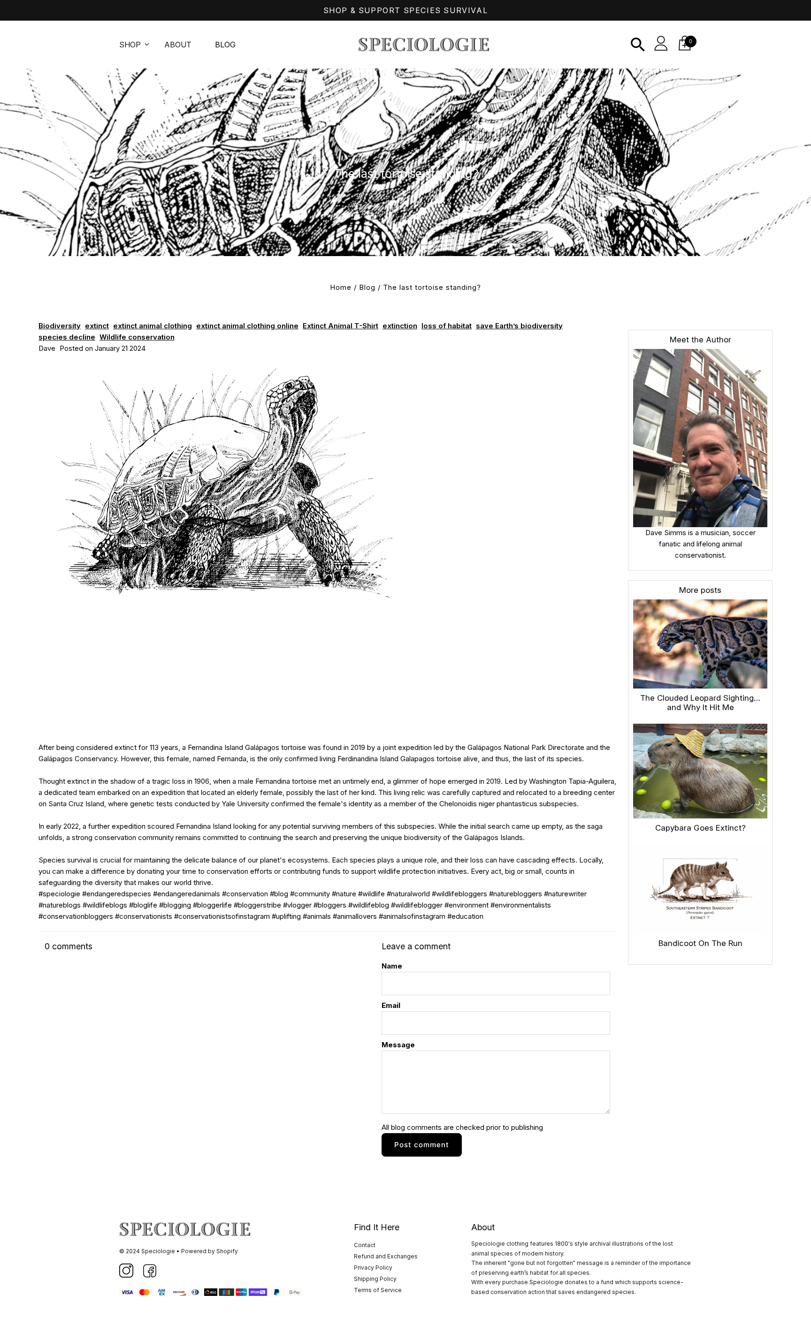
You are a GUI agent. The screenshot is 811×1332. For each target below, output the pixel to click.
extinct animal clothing (152, 325)
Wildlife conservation (137, 337)
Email (391, 1005)
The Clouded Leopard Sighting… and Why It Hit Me (700, 702)
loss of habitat (446, 325)
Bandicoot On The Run (700, 943)
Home (341, 287)
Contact (364, 1245)
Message (398, 1044)
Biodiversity (59, 325)
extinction (400, 325)
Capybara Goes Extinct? (700, 827)
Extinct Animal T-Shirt (340, 325)
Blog (367, 287)
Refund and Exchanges (386, 1256)
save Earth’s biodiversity (519, 325)
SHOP (130, 44)
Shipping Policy (375, 1278)
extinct (97, 325)
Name (392, 965)
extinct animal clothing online (247, 325)
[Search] (638, 45)
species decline (66, 337)
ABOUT (177, 44)
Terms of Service (378, 1290)
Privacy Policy (373, 1267)
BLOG (225, 44)
